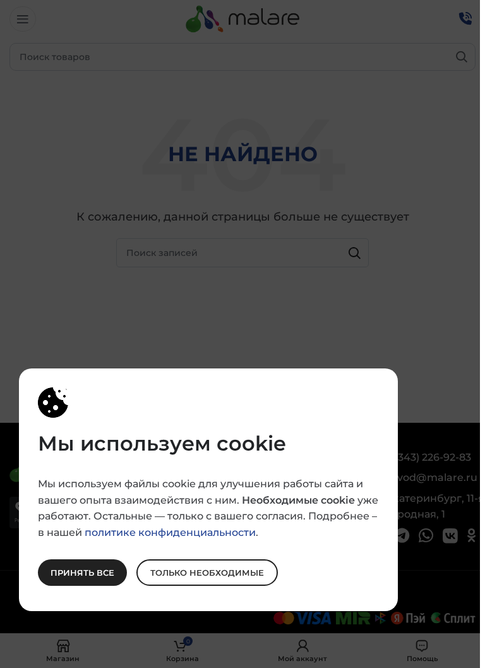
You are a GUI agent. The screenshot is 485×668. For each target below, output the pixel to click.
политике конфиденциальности (170, 532)
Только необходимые (207, 572)
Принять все (82, 572)
